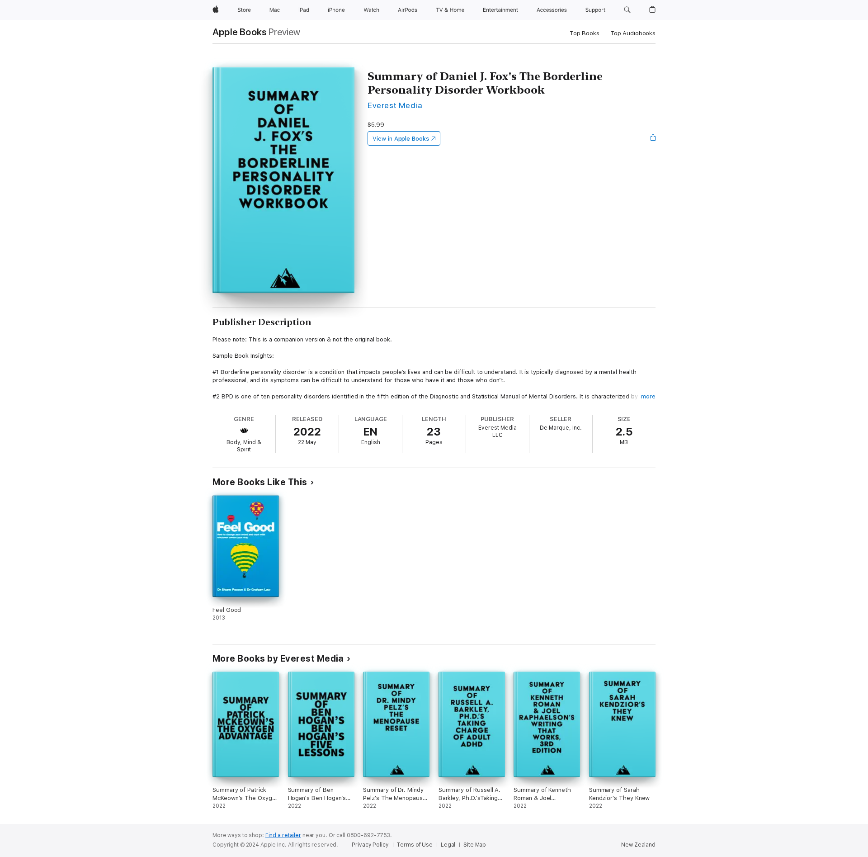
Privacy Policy (370, 845)
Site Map (474, 845)
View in (401, 138)
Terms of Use (414, 845)
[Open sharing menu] (653, 138)
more (648, 396)
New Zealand (638, 845)
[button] (627, 10)
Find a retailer (283, 835)
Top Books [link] (584, 33)
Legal (448, 845)
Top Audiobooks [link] (633, 33)
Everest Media (395, 105)
